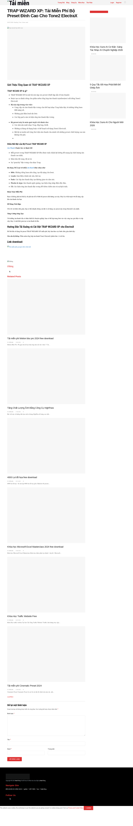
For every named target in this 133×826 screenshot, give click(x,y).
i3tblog (10, 266)
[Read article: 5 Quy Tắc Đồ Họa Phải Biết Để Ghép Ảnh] (108, 68)
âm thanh (30, 168)
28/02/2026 (93, 129)
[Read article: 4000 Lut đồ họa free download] (46, 446)
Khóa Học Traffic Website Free (22, 616)
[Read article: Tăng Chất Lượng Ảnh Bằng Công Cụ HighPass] (46, 376)
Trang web (51, 749)
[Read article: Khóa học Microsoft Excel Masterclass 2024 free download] (46, 515)
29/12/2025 (18, 481)
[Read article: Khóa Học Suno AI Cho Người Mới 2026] (108, 105)
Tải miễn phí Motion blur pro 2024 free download (30, 338)
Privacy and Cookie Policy (75, 804)
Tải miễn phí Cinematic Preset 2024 (24, 685)
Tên (9, 740)
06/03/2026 (93, 91)
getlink (25, 785)
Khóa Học (81, 3)
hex (38, 785)
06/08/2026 (93, 54)
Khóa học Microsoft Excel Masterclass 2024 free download (35, 546)
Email (9, 749)
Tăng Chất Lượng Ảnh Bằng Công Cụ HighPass (30, 408)
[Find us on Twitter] (10, 795)
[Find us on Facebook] (6, 796)
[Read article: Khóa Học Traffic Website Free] (46, 584)
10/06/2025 (18, 342)
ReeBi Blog (18, 777)
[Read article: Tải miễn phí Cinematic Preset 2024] (46, 654)
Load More (10, 697)
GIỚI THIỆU (32, 785)
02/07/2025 (18, 620)
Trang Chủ (61, 3)
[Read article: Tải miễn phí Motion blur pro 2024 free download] (46, 307)
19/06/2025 (18, 550)
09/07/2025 (10, 22)
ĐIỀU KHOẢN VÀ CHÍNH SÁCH (14, 785)
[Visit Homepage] (22, 2)
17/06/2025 (18, 411)
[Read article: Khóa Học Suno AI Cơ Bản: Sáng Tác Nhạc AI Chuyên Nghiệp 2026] (108, 30)
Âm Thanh (11, 148)
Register (118, 2)
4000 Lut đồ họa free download (22, 477)
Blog (67, 3)
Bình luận (11, 713)
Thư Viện (89, 3)
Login (112, 2)
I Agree (88, 804)
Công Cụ (74, 3)
